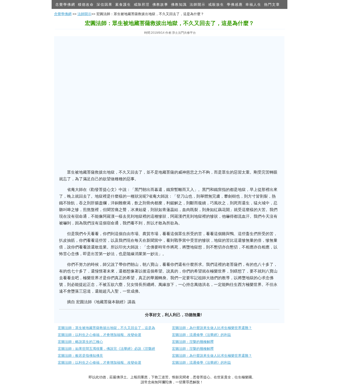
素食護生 (123, 4)
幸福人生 (253, 4)
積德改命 (86, 4)
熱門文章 (272, 4)
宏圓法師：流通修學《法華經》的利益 (201, 335)
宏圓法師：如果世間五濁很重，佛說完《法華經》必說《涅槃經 (106, 349)
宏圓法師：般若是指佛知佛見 (80, 356)
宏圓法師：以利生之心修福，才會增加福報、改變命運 (99, 335)
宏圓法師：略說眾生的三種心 (80, 342)
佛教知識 (179, 4)
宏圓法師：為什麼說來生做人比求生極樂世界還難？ (212, 328)
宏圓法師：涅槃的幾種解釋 (193, 342)
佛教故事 (160, 4)
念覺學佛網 (65, 4)
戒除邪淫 (142, 4)
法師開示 (197, 4)
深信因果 (104, 4)
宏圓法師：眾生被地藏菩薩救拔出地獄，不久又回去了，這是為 (106, 328)
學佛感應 (235, 4)
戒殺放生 (216, 4)
